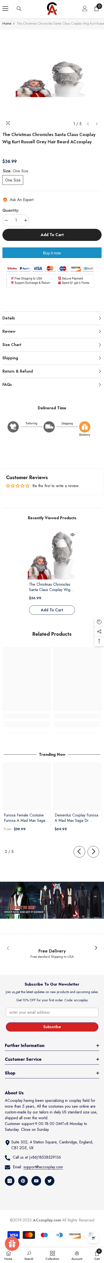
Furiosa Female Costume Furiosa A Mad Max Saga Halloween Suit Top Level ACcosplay (24, 818)
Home (6, 23)
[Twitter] (49, 1181)
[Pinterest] (23, 1181)
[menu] (5, 8)
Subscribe (52, 1027)
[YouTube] (36, 1181)
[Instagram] (10, 1181)
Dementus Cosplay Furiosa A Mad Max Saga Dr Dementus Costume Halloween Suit (76, 818)
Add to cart (52, 235)
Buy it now (52, 253)
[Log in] (85, 8)
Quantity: (10, 210)
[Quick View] (72, 534)
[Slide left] (79, 852)
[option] (52, 79)
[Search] (19, 9)
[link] (26, 716)
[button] (88, 124)
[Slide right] (93, 852)
